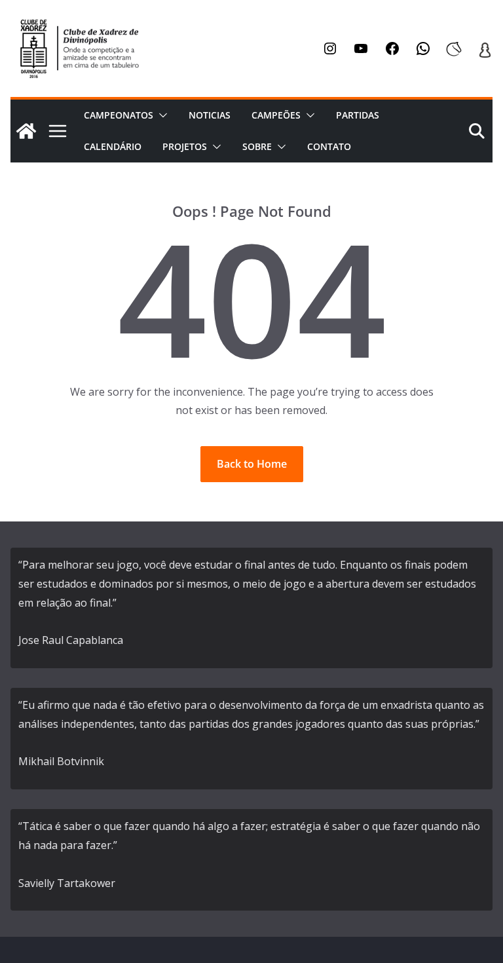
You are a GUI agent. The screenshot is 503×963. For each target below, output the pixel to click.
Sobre (257, 146)
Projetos (184, 146)
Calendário (112, 146)
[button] (160, 115)
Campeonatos (118, 115)
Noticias (210, 115)
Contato (329, 146)
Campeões (276, 115)
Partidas (357, 115)
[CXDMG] (26, 131)
